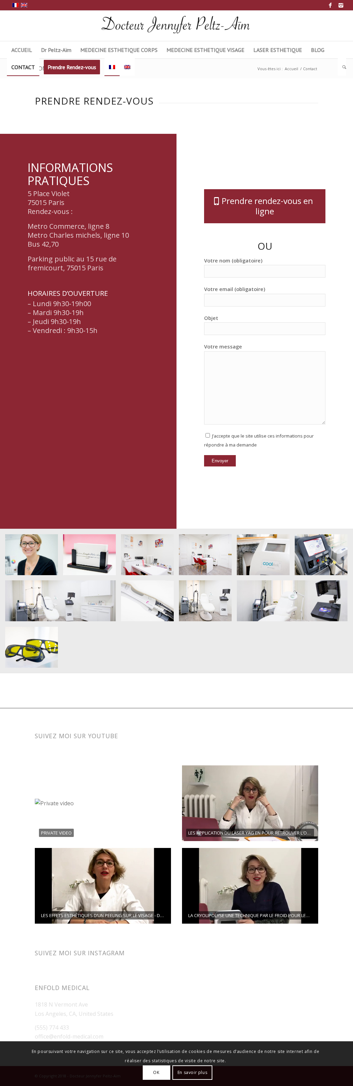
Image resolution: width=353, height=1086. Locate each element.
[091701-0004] (295, 603)
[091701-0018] (150, 557)
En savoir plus (192, 1072)
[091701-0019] (92, 557)
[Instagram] (341, 5)
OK (156, 1072)
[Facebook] (330, 5)
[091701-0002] (34, 650)
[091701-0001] (324, 557)
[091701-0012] (266, 557)
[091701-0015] (208, 557)
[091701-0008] (150, 603)
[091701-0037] (34, 557)
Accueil (291, 68)
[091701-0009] (63, 603)
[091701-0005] (208, 603)
